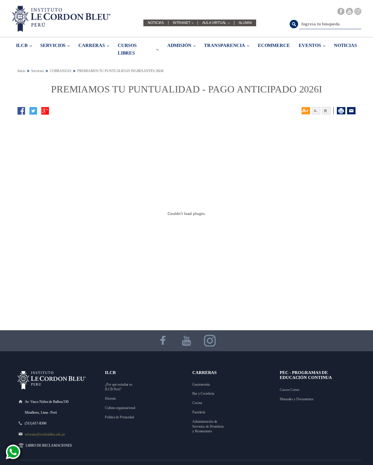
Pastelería (198, 412)
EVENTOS (310, 45)
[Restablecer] (328, 110)
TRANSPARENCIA (224, 45)
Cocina (197, 403)
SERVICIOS (53, 45)
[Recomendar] (351, 110)
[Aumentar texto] (306, 110)
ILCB (22, 45)
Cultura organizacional (120, 408)
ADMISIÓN (179, 45)
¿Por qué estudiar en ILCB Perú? (119, 386)
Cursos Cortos (290, 390)
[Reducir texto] (316, 110)
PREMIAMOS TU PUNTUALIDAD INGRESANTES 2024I (120, 71)
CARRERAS (91, 45)
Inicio (21, 71)
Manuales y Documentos (297, 399)
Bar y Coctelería (203, 393)
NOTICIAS (156, 23)
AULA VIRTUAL (214, 23)
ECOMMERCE (274, 45)
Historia (110, 398)
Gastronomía (201, 384)
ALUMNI (245, 23)
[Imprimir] (341, 110)
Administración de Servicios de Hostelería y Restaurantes (208, 426)
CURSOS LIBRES (127, 49)
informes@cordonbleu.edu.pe (45, 434)
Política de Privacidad (119, 417)
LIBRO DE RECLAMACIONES (49, 445)
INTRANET (181, 23)
